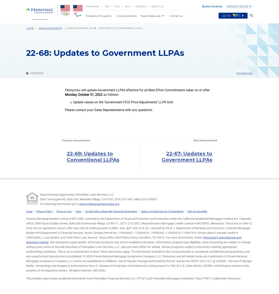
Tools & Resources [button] (151, 15)
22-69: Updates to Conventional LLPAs (93, 157)
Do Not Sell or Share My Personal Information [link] (111, 211)
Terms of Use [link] (64, 211)
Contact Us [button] (176, 15)
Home (30, 28)
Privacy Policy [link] (44, 211)
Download (245, 73)
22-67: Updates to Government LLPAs (187, 157)
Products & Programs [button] (99, 15)
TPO (107, 6)
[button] (250, 15)
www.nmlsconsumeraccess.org (99, 204)
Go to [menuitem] (226, 15)
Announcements (50, 28)
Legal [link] (29, 211)
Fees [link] (78, 211)
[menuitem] (41, 12)
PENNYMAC (92, 6)
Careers (140, 6)
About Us (157, 6)
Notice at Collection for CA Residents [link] (162, 211)
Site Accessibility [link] (197, 211)
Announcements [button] (127, 15)
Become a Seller (237, 6)
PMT (127, 6)
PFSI (117, 6)
